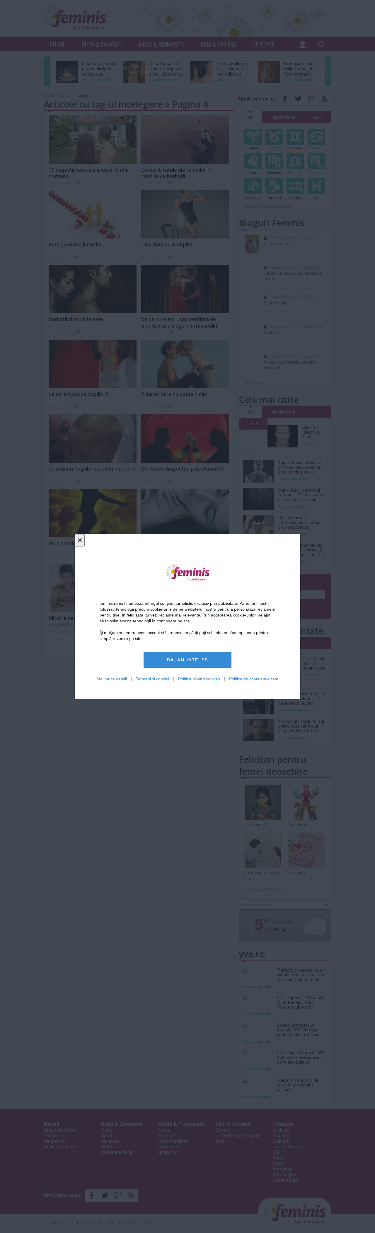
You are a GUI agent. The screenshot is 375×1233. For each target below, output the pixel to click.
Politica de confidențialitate (253, 679)
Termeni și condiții (152, 679)
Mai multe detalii (112, 679)
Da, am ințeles (187, 660)
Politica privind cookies (199, 679)
